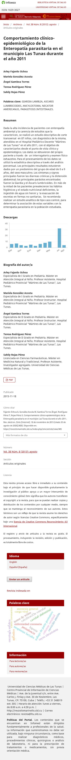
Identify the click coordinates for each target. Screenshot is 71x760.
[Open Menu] (3, 16)
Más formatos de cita (16, 435)
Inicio (6, 24)
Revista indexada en (18, 590)
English (13, 561)
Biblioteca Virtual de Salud (52, 2)
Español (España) (18, 567)
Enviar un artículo (19, 579)
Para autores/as (17, 666)
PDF (10, 379)
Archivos (17, 24)
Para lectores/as (17, 661)
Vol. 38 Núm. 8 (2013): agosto (41, 24)
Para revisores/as (18, 671)
